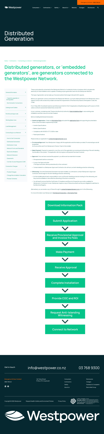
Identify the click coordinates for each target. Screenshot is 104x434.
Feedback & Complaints (93, 384)
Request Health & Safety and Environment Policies (40, 401)
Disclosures (89, 379)
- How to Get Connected (13, 138)
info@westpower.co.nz (47, 368)
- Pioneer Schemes (11, 178)
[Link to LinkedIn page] (5, 386)
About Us (67, 387)
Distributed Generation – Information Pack (65, 193)
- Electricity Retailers (12, 152)
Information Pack (56, 120)
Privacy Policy (62, 401)
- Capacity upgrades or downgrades (12, 98)
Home (6, 61)
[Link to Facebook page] (8, 386)
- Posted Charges (11, 172)
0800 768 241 (96, 2)
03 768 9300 (89, 368)
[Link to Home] (13, 7)
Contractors (12, 61)
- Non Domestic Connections (14, 103)
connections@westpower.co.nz (58, 139)
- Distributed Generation (13, 142)
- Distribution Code (11, 145)
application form (74, 120)
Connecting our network (25, 61)
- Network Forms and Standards (15, 148)
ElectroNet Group (91, 387)
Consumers (67, 379)
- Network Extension (12, 155)
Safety (66, 384)
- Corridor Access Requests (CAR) (16, 162)
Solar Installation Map (76, 111)
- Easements (9, 158)
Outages (88, 382)
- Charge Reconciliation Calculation (16, 175)
